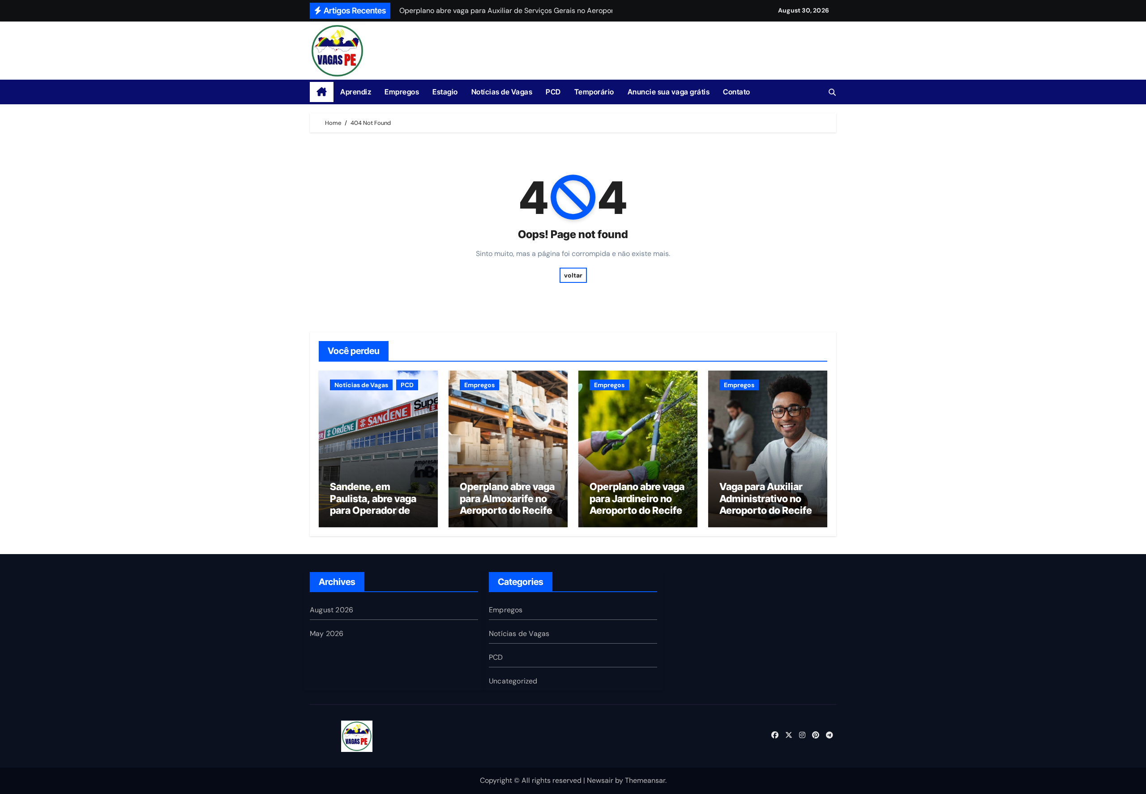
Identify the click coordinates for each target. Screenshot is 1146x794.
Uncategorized (513, 681)
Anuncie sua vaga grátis (669, 91)
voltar (573, 275)
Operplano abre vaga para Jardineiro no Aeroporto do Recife (637, 498)
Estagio (445, 91)
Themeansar (645, 780)
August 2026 (331, 610)
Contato (736, 91)
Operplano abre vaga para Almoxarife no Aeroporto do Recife (507, 498)
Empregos (402, 91)
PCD (553, 91)
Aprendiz (355, 91)
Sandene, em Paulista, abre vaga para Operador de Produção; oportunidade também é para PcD (374, 516)
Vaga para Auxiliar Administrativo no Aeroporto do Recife (765, 498)
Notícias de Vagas (502, 91)
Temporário (594, 91)
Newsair (600, 780)
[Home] (322, 92)
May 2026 (327, 633)
